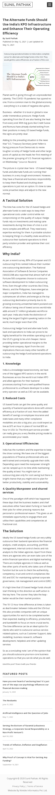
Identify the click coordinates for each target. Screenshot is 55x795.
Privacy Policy (18, 786)
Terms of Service (35, 786)
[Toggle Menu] (50, 5)
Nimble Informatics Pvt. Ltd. (33, 790)
